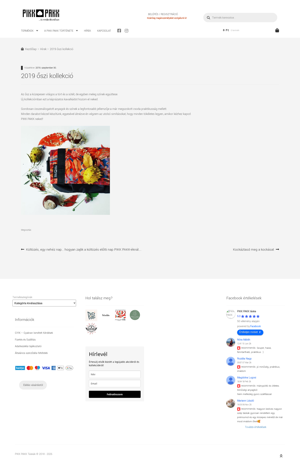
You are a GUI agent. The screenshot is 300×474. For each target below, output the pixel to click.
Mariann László (245, 401)
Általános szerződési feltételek (31, 353)
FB (120, 31)
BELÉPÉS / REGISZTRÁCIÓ (163, 14)
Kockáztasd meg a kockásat (253, 250)
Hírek (43, 49)
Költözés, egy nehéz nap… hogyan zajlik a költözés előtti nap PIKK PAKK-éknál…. (83, 250)
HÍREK (87, 31)
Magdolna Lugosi (246, 377)
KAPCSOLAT (104, 31)
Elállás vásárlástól (33, 385)
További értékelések (255, 427)
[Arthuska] (107, 320)
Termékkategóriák (22, 297)
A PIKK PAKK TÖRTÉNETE (58, 31)
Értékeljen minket (248, 332)
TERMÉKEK (27, 31)
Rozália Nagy (244, 358)
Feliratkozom (115, 394)
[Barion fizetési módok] (44, 368)
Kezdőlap (31, 49)
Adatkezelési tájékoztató (28, 346)
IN (128, 31)
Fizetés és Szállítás (25, 340)
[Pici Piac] (92, 320)
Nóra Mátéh (243, 340)
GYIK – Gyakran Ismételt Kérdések (34, 333)
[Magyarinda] (121, 320)
